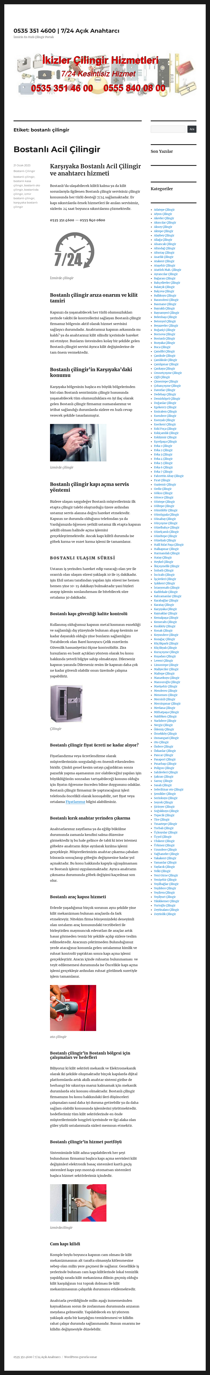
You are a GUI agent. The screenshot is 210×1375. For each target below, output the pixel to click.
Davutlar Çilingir (164, 390)
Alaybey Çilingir (164, 235)
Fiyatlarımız (75, 802)
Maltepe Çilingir (164, 673)
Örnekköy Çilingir (165, 733)
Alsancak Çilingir (165, 244)
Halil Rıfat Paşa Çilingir (169, 544)
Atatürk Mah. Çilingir (167, 270)
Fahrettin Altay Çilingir (169, 476)
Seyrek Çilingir (163, 802)
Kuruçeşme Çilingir (166, 652)
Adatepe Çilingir (164, 209)
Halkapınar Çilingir (166, 549)
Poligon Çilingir (164, 768)
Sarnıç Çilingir (163, 781)
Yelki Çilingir (162, 871)
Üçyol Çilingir (163, 837)
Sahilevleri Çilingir (166, 772)
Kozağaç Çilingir (164, 639)
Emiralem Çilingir (165, 411)
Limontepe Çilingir (166, 665)
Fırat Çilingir (162, 480)
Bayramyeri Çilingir (166, 313)
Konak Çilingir (163, 630)
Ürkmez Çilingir (164, 845)
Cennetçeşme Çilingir (168, 373)
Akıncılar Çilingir (165, 222)
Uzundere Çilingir (165, 849)
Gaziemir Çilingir (165, 484)
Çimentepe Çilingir (166, 381)
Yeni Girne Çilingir (166, 875)
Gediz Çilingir (163, 489)
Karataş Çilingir (164, 605)
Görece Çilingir (163, 497)
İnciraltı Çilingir (164, 575)
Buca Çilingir (162, 347)
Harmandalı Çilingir (167, 553)
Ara (192, 129)
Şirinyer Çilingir (164, 806)
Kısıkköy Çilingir (165, 626)
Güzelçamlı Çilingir (166, 532)
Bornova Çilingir (164, 334)
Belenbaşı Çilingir (165, 317)
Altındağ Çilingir (164, 248)
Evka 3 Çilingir (163, 454)
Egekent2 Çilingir (165, 407)
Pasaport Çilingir (165, 759)
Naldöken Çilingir (165, 716)
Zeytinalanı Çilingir (166, 910)
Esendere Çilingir (165, 416)
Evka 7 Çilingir (163, 471)
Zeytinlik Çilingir (165, 914)
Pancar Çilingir (163, 755)
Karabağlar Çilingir (166, 600)
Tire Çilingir (162, 819)
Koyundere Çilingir (166, 635)
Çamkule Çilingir (165, 356)
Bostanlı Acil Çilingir (57, 149)
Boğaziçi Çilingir (164, 330)
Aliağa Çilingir (163, 240)
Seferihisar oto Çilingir (169, 789)
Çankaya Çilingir (164, 368)
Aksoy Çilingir (163, 227)
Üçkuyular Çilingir (166, 832)
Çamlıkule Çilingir (165, 360)
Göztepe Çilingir (164, 502)
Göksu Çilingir (163, 493)
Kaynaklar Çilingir (165, 613)
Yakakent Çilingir (165, 858)
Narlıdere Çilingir (165, 721)
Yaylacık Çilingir (164, 867)
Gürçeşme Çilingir (166, 523)
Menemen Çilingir (166, 695)
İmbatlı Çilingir (164, 570)
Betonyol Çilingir (165, 321)
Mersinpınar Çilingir (167, 703)
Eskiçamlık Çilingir (166, 433)
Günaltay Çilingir (165, 519)
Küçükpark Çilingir (166, 643)
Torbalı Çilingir (164, 828)
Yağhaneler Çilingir (166, 854)
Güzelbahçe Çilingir (166, 527)
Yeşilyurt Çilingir (165, 897)
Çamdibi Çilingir (164, 351)
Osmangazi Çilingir (166, 738)
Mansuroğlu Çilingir (167, 682)
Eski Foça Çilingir (165, 429)
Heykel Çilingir (163, 562)
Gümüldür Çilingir (166, 510)
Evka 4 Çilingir (163, 459)
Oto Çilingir (161, 742)
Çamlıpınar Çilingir (166, 364)
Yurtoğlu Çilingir (165, 905)
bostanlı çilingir (24, 176)
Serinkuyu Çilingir (166, 798)
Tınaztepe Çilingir (165, 824)
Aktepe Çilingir (163, 231)
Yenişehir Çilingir (165, 879)
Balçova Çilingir (164, 291)
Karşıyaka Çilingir (165, 609)
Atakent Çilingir (164, 261)
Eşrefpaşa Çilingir (165, 441)
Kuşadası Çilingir (165, 656)
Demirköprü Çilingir (167, 398)
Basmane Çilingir (165, 304)
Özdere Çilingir (163, 746)
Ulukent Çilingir (164, 841)
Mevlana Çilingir (164, 708)
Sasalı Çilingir (163, 785)
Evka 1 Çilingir (163, 446)
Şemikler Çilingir (165, 794)
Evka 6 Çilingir (163, 467)
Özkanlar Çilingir (165, 751)
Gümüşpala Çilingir (166, 514)
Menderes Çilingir (165, 691)
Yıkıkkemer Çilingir (166, 901)
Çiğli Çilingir (162, 377)
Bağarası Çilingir (165, 278)
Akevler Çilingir (164, 218)
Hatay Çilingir (163, 557)
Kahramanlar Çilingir (167, 596)
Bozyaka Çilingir (164, 343)
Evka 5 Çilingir (163, 463)
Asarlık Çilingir (163, 257)
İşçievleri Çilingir (165, 579)
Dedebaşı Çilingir (165, 394)
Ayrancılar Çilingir (166, 274)
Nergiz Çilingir (163, 725)
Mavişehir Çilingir (165, 686)
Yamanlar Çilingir (165, 862)
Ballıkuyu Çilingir (165, 295)
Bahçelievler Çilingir (167, 282)
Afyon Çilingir (163, 214)
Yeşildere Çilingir (165, 888)
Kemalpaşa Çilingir (166, 617)
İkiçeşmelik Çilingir (166, 566)
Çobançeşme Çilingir (167, 386)
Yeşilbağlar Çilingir (166, 884)
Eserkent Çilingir (165, 424)
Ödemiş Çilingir (164, 729)
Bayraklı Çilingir (164, 308)
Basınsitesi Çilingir (166, 300)
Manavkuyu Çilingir (166, 678)
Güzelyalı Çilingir (165, 540)
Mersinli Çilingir (164, 699)
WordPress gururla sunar (80, 1357)
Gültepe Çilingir (164, 506)
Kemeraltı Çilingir (165, 622)
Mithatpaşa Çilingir (166, 712)
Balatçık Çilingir (164, 287)
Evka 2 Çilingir (163, 450)
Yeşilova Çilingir (164, 892)
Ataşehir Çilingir (164, 265)
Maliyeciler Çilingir (166, 669)
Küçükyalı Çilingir (165, 648)
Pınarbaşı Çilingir (165, 764)
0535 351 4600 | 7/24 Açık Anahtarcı (66, 30)
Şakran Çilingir (163, 776)
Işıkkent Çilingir (164, 583)
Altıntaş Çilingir (164, 252)
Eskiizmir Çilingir (165, 437)
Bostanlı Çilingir (24, 171)
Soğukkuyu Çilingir (166, 811)
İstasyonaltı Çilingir (167, 587)
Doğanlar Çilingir (165, 403)
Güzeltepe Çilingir (165, 536)
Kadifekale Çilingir (166, 592)
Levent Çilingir (163, 660)
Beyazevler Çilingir (166, 325)
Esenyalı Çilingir (164, 420)
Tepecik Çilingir (164, 815)
